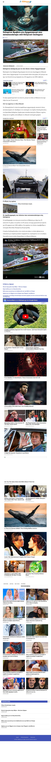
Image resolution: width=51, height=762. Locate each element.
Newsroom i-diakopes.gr (8, 65)
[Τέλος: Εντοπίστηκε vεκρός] (10, 208)
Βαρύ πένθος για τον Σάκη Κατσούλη (12, 289)
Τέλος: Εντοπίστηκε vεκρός (25, 204)
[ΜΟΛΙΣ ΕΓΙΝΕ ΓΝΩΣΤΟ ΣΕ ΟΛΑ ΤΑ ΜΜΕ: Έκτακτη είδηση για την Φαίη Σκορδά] (14, 594)
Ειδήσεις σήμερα (8, 284)
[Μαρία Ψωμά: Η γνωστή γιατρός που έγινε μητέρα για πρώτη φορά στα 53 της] (37, 665)
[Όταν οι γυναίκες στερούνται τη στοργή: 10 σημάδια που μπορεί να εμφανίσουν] (37, 648)
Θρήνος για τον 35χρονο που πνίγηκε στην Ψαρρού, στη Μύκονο (19, 293)
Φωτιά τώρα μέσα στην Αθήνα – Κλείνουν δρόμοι (15, 286)
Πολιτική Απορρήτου (24, 737)
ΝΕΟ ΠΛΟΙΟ (17, 583)
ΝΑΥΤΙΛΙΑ (11, 583)
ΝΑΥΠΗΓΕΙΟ (6, 583)
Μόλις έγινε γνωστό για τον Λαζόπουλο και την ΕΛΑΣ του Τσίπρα (19, 291)
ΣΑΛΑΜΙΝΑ (23, 583)
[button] (25, 18)
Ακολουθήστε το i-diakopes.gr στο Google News (22, 300)
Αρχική (17, 737)
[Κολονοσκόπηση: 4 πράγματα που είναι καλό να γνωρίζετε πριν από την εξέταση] (14, 648)
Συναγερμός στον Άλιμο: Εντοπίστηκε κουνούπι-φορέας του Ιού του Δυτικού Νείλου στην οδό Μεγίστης (25, 296)
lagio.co (35, 739)
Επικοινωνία (32, 737)
